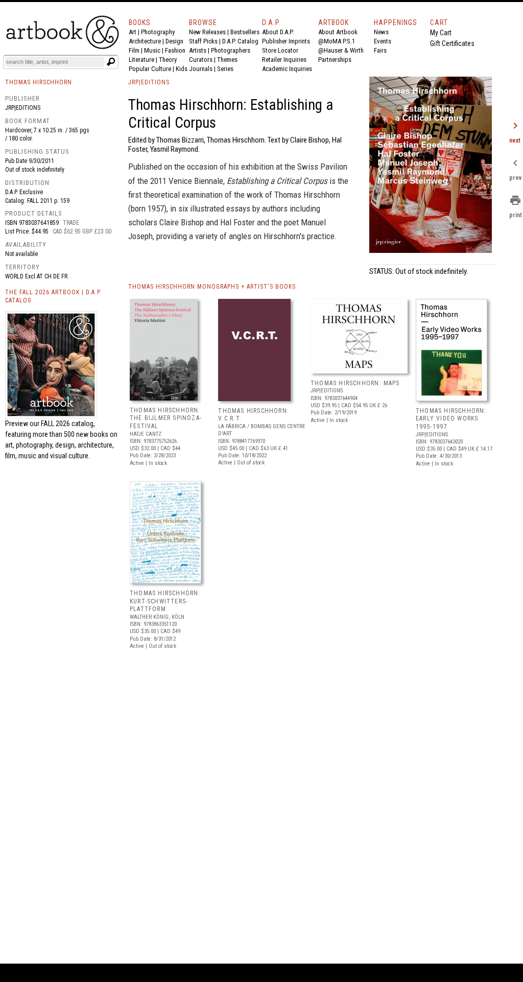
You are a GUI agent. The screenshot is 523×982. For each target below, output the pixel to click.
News (381, 32)
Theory (168, 59)
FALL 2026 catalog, (68, 423)
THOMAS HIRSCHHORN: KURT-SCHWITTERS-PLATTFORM (165, 601)
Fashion (175, 50)
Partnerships (334, 59)
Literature (141, 59)
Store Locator (280, 50)
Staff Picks (203, 41)
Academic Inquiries (287, 69)
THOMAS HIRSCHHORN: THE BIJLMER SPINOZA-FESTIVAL (166, 418)
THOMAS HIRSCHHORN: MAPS (355, 383)
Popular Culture (150, 69)
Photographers (230, 50)
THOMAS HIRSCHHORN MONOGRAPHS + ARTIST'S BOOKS (212, 286)
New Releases (207, 32)
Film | (136, 50)
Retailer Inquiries (284, 59)
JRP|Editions (22, 107)
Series (225, 69)
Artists (197, 50)
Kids (181, 69)
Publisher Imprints (286, 41)
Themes (227, 59)
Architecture (145, 41)
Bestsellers (244, 32)
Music (152, 50)
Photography (158, 32)
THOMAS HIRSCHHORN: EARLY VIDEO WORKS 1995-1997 (451, 418)
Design (174, 41)
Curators (200, 59)
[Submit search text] (110, 62)
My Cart (440, 33)
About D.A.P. (278, 32)
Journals (200, 69)
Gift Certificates (452, 43)
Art (132, 32)
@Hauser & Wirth (341, 50)
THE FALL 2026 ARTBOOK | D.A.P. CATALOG (53, 297)
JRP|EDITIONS (149, 82)
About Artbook (338, 32)
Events (382, 41)
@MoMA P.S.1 (336, 41)
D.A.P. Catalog (240, 41)
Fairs (380, 50)
